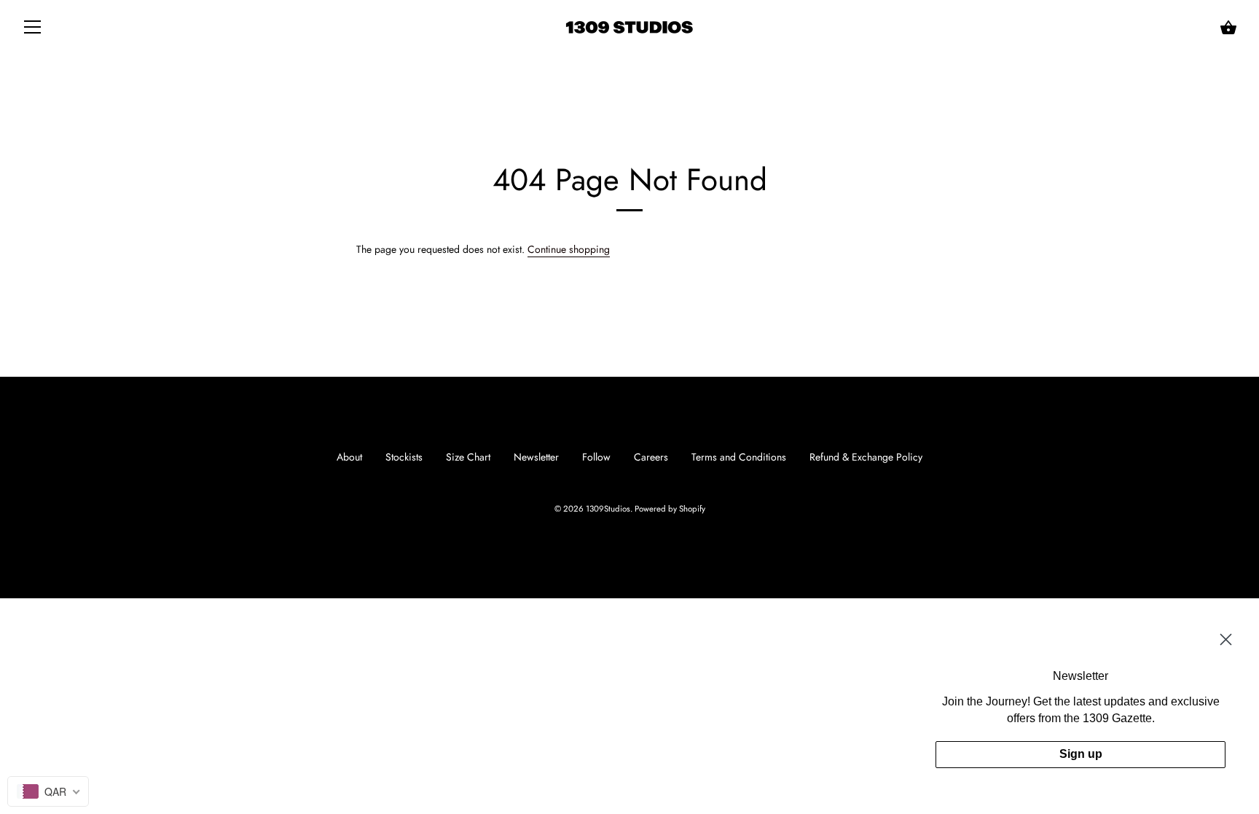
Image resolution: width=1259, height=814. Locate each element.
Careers (651, 457)
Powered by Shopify (670, 508)
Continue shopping (568, 249)
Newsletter (536, 457)
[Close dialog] (1226, 639)
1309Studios (608, 508)
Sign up (1080, 754)
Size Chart (468, 457)
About (349, 457)
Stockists (404, 457)
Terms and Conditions (738, 457)
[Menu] (33, 30)
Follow (596, 457)
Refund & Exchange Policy (865, 457)
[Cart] (1228, 27)
